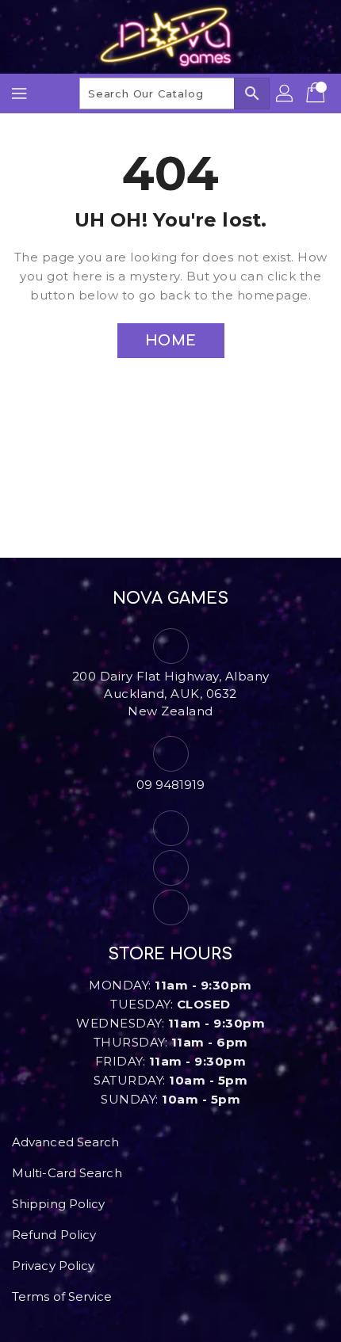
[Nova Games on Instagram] (170, 868)
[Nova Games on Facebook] (170, 828)
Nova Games (171, 598)
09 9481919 (170, 784)
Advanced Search (66, 1141)
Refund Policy (54, 1234)
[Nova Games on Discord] (170, 907)
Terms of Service (62, 1296)
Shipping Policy (58, 1203)
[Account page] (285, 93)
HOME (171, 341)
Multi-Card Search (67, 1172)
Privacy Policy (53, 1265)
